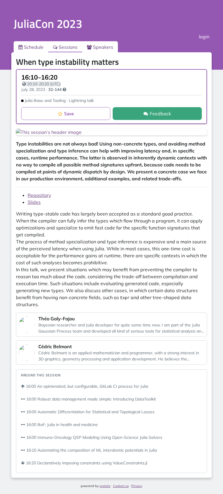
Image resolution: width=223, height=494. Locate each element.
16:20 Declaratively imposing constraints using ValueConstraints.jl (86, 463)
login (204, 36)
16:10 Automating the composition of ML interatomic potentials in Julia (91, 450)
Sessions (67, 47)
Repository (39, 195)
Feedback (160, 113)
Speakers (102, 47)
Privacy (136, 486)
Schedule (33, 47)
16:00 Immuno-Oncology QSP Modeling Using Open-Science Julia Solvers (93, 437)
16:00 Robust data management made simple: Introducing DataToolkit (90, 399)
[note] (64, 89)
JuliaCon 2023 (48, 24)
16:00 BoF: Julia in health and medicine (61, 424)
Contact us (121, 486)
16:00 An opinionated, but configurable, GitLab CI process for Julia (86, 386)
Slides (34, 202)
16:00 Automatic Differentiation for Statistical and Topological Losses (89, 411)
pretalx (105, 486)
